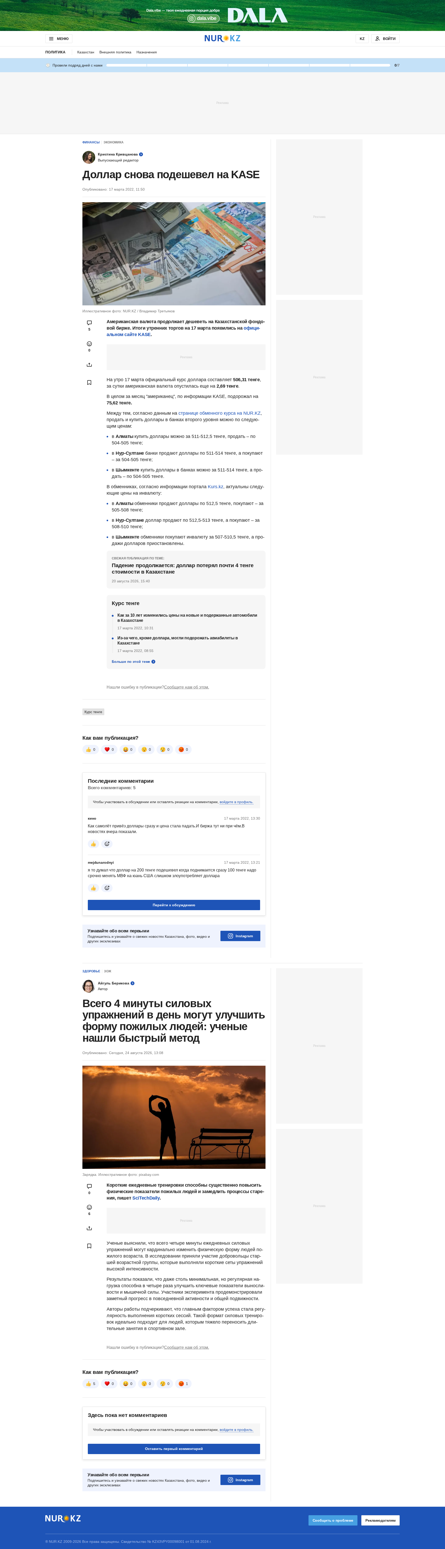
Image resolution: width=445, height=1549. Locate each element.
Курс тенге (93, 712)
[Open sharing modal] (89, 364)
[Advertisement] (222, 102)
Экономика (114, 142)
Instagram (244, 936)
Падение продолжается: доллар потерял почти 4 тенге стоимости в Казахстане (183, 568)
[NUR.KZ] (222, 38)
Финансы (91, 142)
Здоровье (91, 971)
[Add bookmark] (89, 382)
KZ (362, 39)
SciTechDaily (146, 1198)
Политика (55, 52)
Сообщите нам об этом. (186, 687)
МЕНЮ (62, 39)
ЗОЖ (107, 971)
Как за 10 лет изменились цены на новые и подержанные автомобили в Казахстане (187, 618)
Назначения (146, 52)
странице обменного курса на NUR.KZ (219, 413)
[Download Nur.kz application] (222, 15)
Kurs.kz (215, 486)
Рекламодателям (380, 1520)
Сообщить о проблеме (333, 1520)
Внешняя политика (115, 52)
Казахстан (85, 52)
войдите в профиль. (236, 802)
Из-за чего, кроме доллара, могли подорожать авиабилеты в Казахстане (177, 640)
